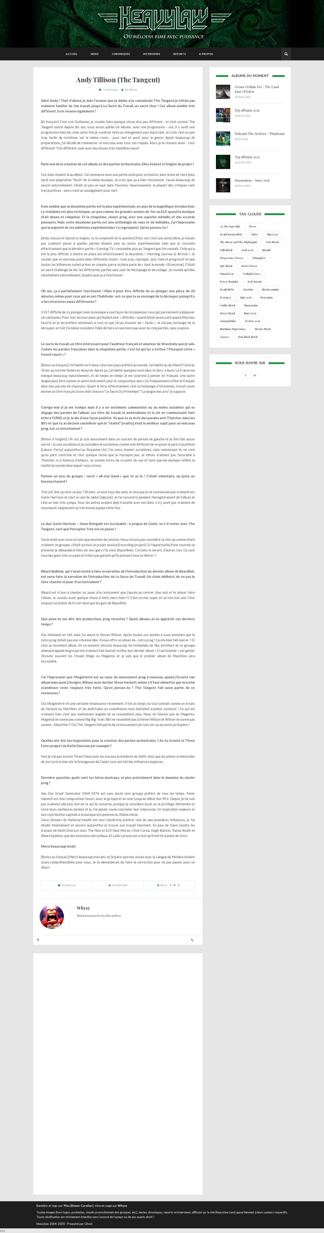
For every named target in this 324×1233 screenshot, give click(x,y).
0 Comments (68, 885)
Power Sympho (229, 281)
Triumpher (258, 258)
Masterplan (251, 305)
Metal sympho (270, 289)
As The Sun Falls (230, 226)
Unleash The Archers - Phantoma (260, 133)
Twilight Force (252, 273)
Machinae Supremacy (233, 329)
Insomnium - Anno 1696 (252, 180)
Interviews (151, 54)
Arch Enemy (254, 281)
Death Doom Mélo (231, 234)
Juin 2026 (245, 297)
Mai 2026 (272, 234)
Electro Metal (263, 329)
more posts (93, 915)
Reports (179, 54)
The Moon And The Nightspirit (238, 242)
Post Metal (272, 242)
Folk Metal (226, 250)
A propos (206, 54)
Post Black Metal (247, 336)
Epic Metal (226, 266)
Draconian (266, 297)
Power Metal (227, 313)
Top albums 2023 (247, 157)
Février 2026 (252, 321)
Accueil (71, 54)
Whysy (133, 89)
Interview (111, 89)
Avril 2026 (247, 250)
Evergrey (225, 297)
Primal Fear (227, 273)
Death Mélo (227, 289)
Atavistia (248, 289)
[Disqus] (118, 1016)
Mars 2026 (250, 313)
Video (254, 234)
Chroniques (121, 54)
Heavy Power (249, 266)
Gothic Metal (227, 305)
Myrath (266, 250)
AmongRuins (228, 321)
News (95, 54)
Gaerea (224, 336)
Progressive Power (231, 258)
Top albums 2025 (247, 110)
